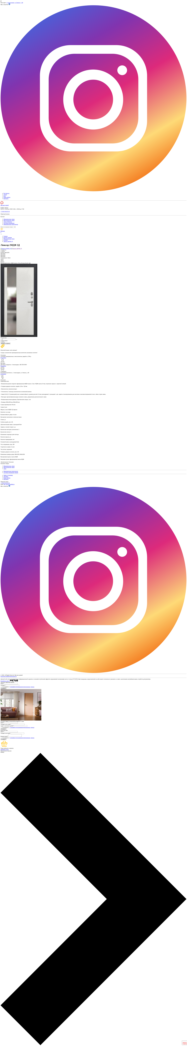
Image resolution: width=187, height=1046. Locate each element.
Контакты (6, 198)
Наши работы (7, 197)
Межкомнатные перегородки (11, 224)
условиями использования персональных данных (22, 686)
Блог (5, 196)
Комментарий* (4, 736)
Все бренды (6, 193)
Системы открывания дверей (11, 472)
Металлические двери (9, 220)
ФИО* (2, 683)
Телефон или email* (6, 733)
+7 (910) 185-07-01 (5, 483)
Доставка (6, 476)
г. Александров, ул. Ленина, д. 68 (14, 2)
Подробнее (3, 357)
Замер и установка (8, 475)
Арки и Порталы (8, 221)
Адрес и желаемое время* (7, 726)
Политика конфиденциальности (9, 676)
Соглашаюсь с (18, 686)
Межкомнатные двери (9, 219)
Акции (5, 194)
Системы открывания (9, 223)
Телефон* (3, 685)
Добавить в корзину (5, 343)
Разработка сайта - (5, 681)
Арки (5, 468)
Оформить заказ (5, 749)
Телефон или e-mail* (6, 724)
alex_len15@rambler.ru (9, 484)
